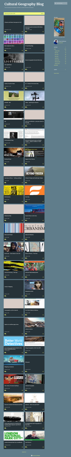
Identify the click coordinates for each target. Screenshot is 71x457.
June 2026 (56, 54)
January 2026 (57, 63)
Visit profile (61, 42)
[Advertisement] (48, 31)
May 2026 (56, 56)
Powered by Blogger (36, 455)
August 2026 (57, 50)
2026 (55, 49)
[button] (22, 31)
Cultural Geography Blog (24, 4)
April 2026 (57, 58)
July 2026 (56, 52)
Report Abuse (56, 73)
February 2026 (57, 61)
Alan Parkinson (62, 41)
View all (42, 13)
